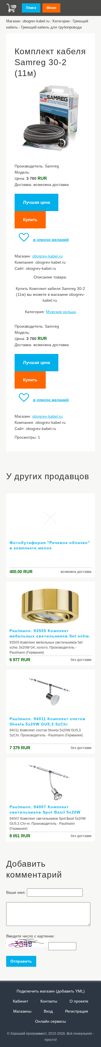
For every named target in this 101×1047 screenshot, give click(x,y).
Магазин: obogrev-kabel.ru (27, 21)
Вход (48, 1011)
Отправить (21, 961)
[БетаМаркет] (11, 8)
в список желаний (51, 239)
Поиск (31, 8)
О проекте (79, 1001)
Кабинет (20, 1001)
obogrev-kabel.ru (47, 256)
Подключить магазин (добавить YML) (51, 991)
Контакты (48, 1001)
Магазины (22, 1011)
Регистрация (76, 1011)
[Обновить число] (27, 946)
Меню (51, 8)
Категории (61, 21)
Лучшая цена (36, 202)
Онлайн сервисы (50, 1021)
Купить (30, 219)
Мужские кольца (61, 311)
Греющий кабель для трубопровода (51, 27)
